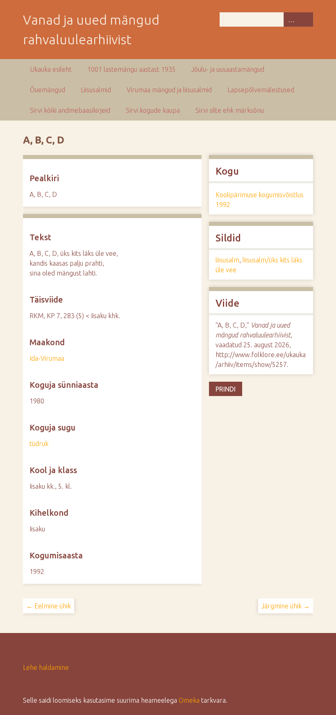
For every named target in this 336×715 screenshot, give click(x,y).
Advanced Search (291, 19)
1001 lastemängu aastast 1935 (131, 69)
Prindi (226, 389)
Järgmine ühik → (285, 606)
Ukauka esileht (51, 69)
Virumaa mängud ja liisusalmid (169, 89)
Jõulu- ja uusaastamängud (227, 69)
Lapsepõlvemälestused (260, 89)
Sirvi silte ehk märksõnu (229, 110)
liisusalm (227, 260)
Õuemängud (47, 89)
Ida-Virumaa (47, 358)
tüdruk (39, 443)
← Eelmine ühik (48, 606)
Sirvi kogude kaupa (153, 110)
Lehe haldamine (46, 667)
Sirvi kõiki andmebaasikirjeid (70, 110)
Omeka (189, 700)
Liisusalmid (96, 89)
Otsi (305, 19)
